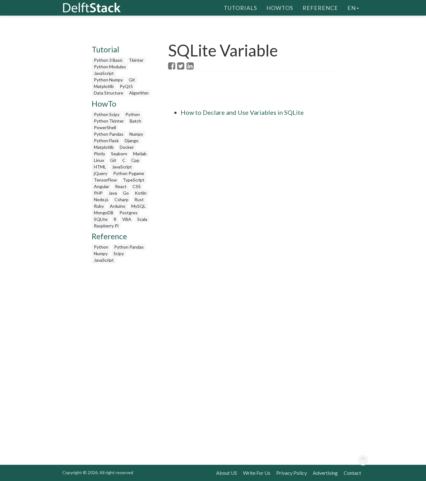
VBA (126, 219)
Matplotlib (104, 86)
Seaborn (119, 153)
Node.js (101, 199)
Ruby (99, 206)
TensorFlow (105, 179)
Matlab (140, 153)
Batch (135, 121)
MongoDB (104, 212)
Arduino (117, 206)
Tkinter (136, 60)
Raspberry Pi (106, 225)
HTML (100, 166)
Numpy (136, 134)
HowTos (279, 7)
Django (131, 140)
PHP (98, 193)
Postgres (128, 212)
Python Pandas (108, 134)
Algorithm (138, 92)
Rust (139, 199)
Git (132, 79)
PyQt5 (126, 86)
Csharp (121, 199)
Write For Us (256, 473)
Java (113, 193)
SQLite (101, 219)
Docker (127, 147)
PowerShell (105, 127)
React (121, 186)
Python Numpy (108, 79)
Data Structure (108, 92)
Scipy (119, 253)
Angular (101, 186)
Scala (142, 219)
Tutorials (240, 7)
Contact (352, 473)
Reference (320, 7)
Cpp (135, 160)
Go (126, 193)
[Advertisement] (122, 360)
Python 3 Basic (108, 60)
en (351, 7)
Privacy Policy (291, 473)
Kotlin (141, 193)
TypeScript (133, 179)
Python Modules (110, 66)
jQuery (100, 173)
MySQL (138, 206)
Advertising (325, 473)
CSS (137, 186)
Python (132, 114)
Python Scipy (106, 114)
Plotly (99, 153)
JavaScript (104, 73)
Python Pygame (128, 173)
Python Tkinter (109, 121)
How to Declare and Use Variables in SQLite (242, 112)
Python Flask (106, 140)
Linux (99, 160)
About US (226, 473)
